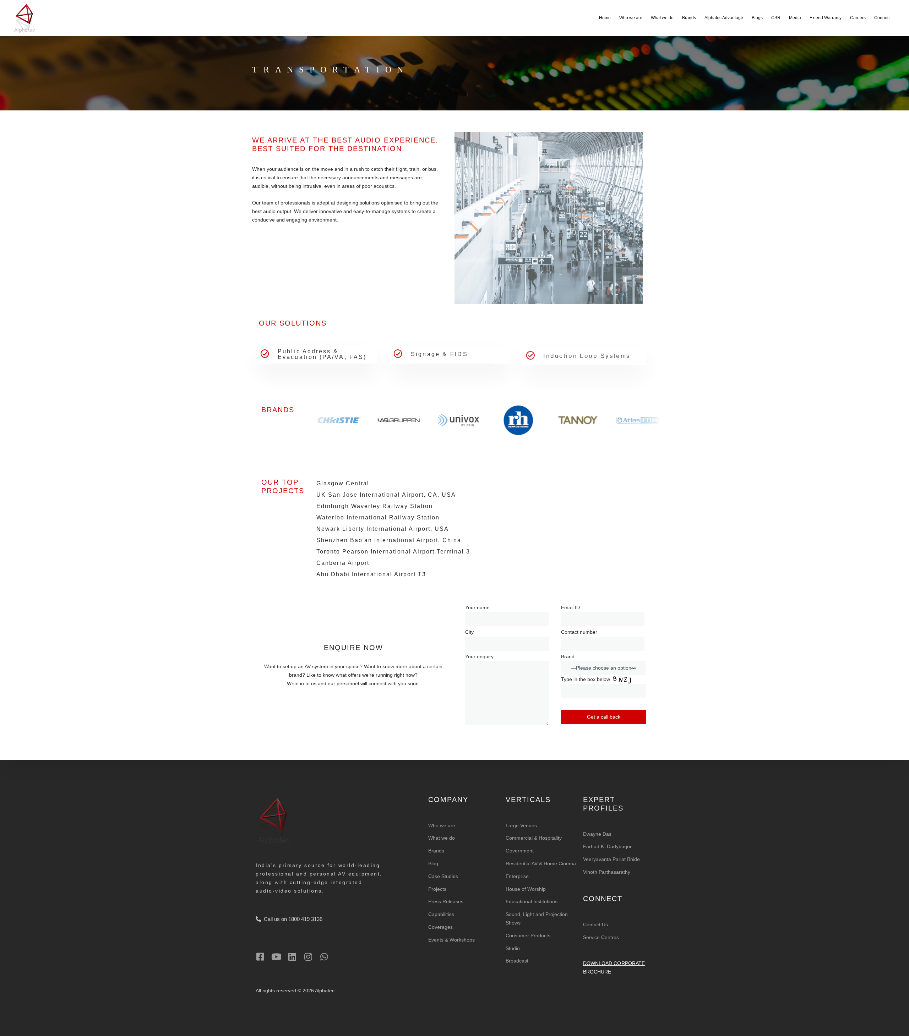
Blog (433, 863)
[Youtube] (276, 956)
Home (605, 17)
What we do (662, 17)
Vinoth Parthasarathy (606, 872)
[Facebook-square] (260, 956)
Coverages (440, 927)
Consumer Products (528, 935)
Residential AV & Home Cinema (541, 863)
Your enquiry (479, 656)
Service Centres (601, 937)
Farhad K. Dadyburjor (607, 846)
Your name (477, 607)
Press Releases (445, 901)
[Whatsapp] (324, 956)
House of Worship (526, 889)
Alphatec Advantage (723, 17)
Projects (437, 889)
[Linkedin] (292, 956)
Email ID (570, 607)
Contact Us (595, 924)
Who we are (630, 17)
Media (795, 17)
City (469, 632)
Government (520, 851)
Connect (882, 17)
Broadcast (517, 961)
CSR (775, 17)
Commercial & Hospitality (534, 838)
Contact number (579, 632)
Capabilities (441, 914)
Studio (513, 948)
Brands (689, 17)
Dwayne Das (597, 834)
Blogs (757, 17)
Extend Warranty (826, 17)
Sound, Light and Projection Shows (537, 918)
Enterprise (517, 876)
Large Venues (521, 825)
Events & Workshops (451, 940)
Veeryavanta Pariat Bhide (611, 859)
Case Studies (443, 876)
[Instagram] (308, 956)
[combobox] (603, 668)
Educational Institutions (531, 901)
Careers (858, 17)
